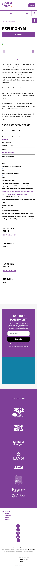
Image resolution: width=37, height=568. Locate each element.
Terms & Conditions (12, 555)
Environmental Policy (24, 557)
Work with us (8, 515)
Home (3, 511)
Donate (31, 5)
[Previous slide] (4, 51)
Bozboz (20, 565)
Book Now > (18, 35)
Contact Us (7, 511)
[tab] (17, 59)
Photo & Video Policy (23, 559)
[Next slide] (33, 51)
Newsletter (8, 519)
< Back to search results (9, 22)
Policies (21, 561)
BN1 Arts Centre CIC (8, 152)
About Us (7, 513)
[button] (34, 20)
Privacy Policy (22, 555)
